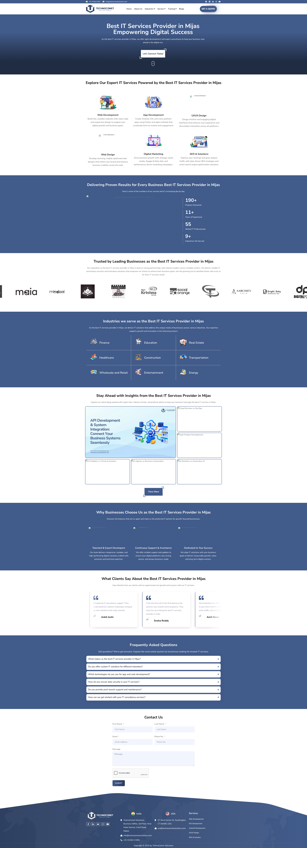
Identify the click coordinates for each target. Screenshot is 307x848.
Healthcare (106, 358)
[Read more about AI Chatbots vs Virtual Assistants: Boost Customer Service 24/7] (107, 471)
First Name (117, 724)
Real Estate (196, 343)
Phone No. (158, 736)
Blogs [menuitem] (181, 9)
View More (153, 491)
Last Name (159, 724)
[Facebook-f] (88, 824)
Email (114, 736)
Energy (193, 373)
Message (116, 749)
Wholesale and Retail (113, 373)
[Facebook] (206, 1)
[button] (153, 659)
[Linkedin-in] (93, 824)
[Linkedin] (209, 1)
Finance (104, 343)
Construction (152, 358)
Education (150, 343)
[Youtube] (219, 1)
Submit (118, 783)
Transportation (198, 358)
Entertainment (153, 373)
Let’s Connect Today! (153, 53)
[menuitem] (150, 9)
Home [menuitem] (129, 9)
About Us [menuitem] (138, 9)
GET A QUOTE (208, 9)
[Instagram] (216, 1)
